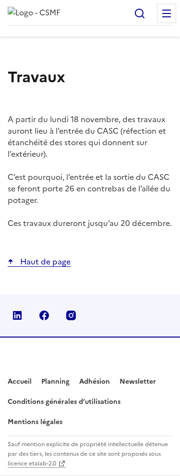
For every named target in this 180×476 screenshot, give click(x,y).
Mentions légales (35, 422)
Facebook (44, 315)
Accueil (20, 381)
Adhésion (94, 381)
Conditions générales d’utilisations (64, 402)
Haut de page (44, 261)
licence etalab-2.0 (32, 463)
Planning (55, 381)
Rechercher (139, 13)
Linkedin (17, 315)
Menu (166, 13)
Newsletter (138, 381)
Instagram (71, 315)
